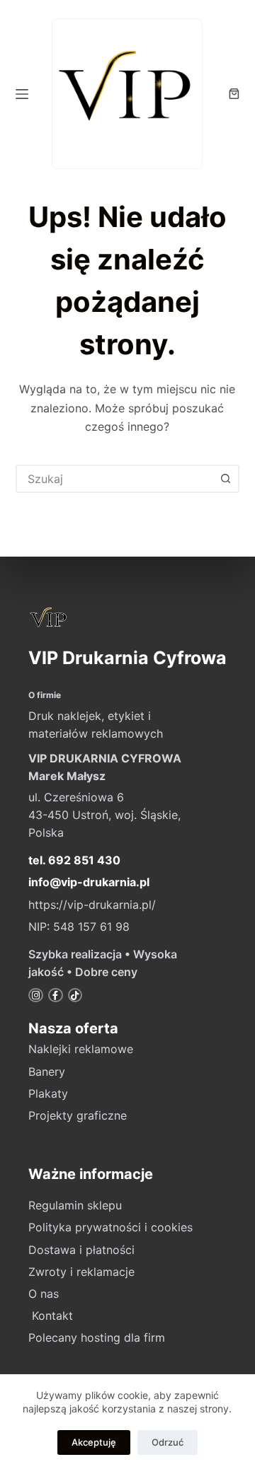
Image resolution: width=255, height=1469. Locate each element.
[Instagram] (35, 995)
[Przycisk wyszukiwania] (225, 479)
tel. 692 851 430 (74, 860)
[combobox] (115, 479)
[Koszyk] (234, 93)
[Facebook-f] (55, 995)
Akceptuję (94, 1442)
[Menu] (22, 94)
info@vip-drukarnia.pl (88, 882)
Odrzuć (167, 1442)
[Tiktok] (75, 995)
